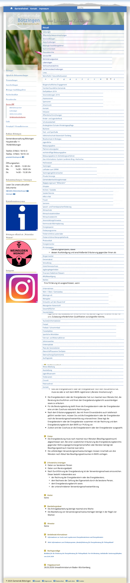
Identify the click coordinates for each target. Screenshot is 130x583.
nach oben (71, 581)
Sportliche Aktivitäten (51, 334)
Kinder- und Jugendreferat (52, 118)
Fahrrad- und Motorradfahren (54, 337)
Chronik (45, 380)
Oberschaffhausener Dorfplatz (54, 351)
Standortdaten (48, 312)
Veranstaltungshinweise (52, 220)
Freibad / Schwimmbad (51, 327)
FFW (44, 362)
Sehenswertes (48, 341)
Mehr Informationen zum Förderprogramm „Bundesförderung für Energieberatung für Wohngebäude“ (81, 542)
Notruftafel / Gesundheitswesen (55, 76)
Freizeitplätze (48, 331)
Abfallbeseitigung (49, 276)
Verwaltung (47, 262)
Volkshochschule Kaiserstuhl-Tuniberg (57, 135)
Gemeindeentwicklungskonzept (54, 179)
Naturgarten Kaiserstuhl (52, 305)
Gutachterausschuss (50, 266)
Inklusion (46, 111)
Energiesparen (48, 227)
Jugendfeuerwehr (49, 373)
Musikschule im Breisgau (52, 139)
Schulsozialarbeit (49, 122)
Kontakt (33, 8)
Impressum (44, 8)
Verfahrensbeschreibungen (53, 69)
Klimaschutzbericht (50, 216)
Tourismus (47, 316)
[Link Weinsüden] (20, 266)
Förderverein (47, 376)
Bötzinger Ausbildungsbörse (53, 45)
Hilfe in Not (47, 196)
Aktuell (46, 27)
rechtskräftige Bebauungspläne (54, 152)
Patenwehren (48, 383)
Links (45, 72)
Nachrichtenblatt (49, 48)
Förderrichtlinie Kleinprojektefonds (55, 237)
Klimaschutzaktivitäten (51, 213)
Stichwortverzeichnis (51, 65)
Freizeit (45, 324)
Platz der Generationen (51, 348)
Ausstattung (47, 370)
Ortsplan (46, 186)
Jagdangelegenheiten (50, 269)
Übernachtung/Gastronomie (53, 354)
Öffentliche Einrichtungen (52, 115)
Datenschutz (60, 581)
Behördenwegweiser (50, 59)
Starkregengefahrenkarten (53, 172)
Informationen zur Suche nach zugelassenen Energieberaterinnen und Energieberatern (75, 537)
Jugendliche (47, 142)
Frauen (45, 199)
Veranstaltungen (49, 38)
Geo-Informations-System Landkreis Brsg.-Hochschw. (63, 159)
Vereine (46, 391)
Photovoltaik (47, 240)
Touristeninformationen (51, 320)
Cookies (81, 581)
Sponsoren (47, 101)
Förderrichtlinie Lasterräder (53, 233)
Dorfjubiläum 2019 (50, 91)
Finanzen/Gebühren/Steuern (53, 273)
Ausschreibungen (49, 42)
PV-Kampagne (48, 247)
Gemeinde (47, 80)
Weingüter (46, 298)
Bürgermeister (48, 256)
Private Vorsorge (49, 176)
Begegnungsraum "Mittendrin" (54, 183)
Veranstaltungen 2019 (51, 94)
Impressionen (48, 98)
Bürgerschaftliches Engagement (55, 84)
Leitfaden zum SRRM (51, 169)
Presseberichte (48, 52)
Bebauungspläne (49, 145)
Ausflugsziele (47, 358)
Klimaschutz (47, 210)
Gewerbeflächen (49, 308)
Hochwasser (47, 162)
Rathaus (46, 251)
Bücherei (46, 128)
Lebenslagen (47, 62)
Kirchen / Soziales (49, 189)
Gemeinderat (47, 259)
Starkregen (47, 166)
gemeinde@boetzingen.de (14, 157)
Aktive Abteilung (49, 366)
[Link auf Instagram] (23, 302)
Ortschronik (47, 105)
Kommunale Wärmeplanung (53, 223)
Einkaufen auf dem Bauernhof (54, 302)
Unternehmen (48, 288)
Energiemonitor (48, 244)
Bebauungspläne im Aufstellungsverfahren (59, 155)
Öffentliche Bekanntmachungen (55, 35)
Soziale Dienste (48, 193)
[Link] (23, 230)
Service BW (47, 55)
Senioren (46, 203)
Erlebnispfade (48, 344)
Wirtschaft (47, 284)
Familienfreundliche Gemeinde (54, 88)
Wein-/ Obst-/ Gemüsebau (53, 291)
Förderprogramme (49, 230)
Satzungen (47, 31)
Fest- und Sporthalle (50, 132)
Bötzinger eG (47, 295)
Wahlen (45, 279)
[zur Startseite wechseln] (24, 28)
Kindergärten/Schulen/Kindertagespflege (58, 125)
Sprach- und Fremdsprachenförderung (57, 206)
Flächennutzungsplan (51, 149)
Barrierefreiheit (21, 8)
